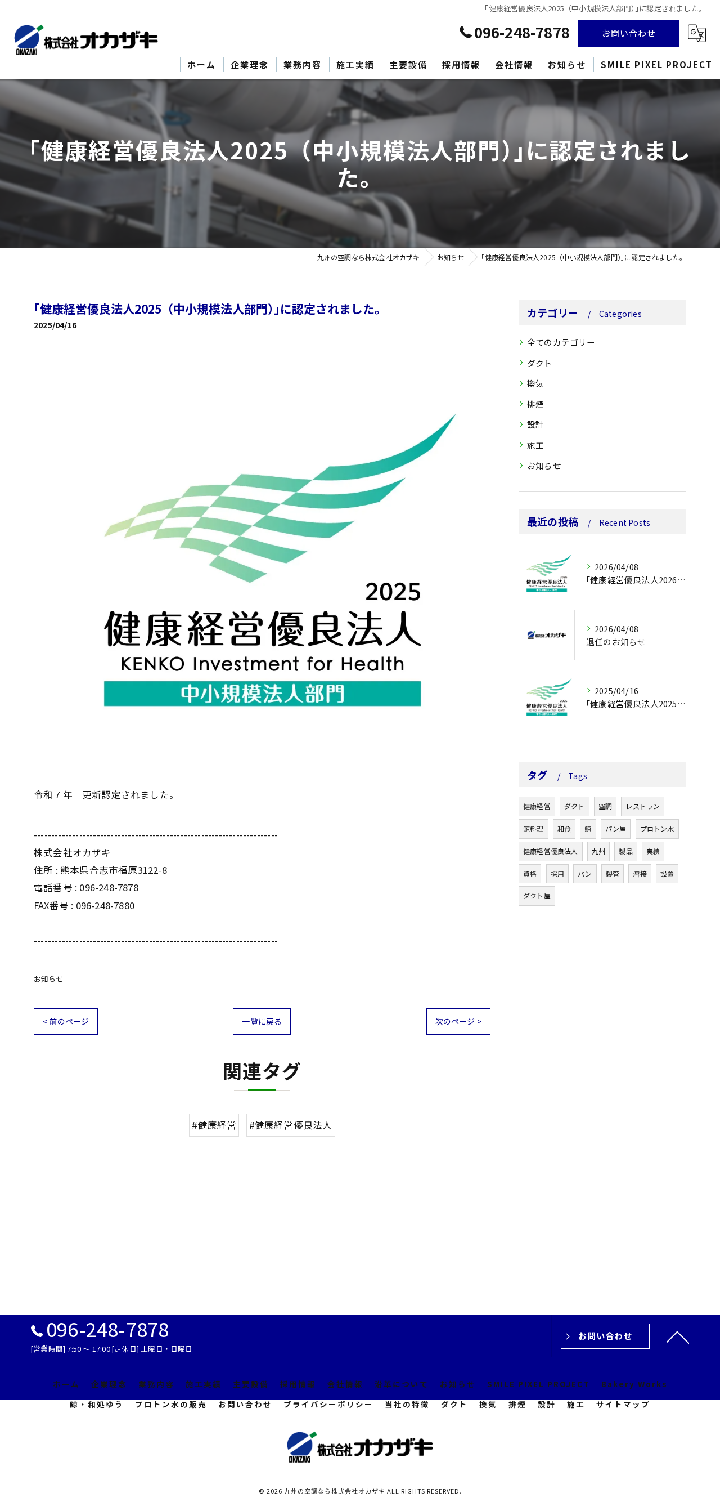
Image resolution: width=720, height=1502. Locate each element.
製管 (612, 873)
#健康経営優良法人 (290, 1125)
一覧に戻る (262, 1021)
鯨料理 (533, 828)
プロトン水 (657, 828)
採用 (557, 873)
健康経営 (537, 806)
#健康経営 (214, 1125)
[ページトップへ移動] (678, 1336)
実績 (653, 851)
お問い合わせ (629, 33)
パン (585, 873)
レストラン (643, 806)
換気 (535, 383)
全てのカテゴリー (561, 342)
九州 (598, 851)
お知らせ (49, 978)
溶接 (639, 873)
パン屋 (616, 828)
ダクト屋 (537, 895)
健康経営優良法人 (550, 851)
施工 (535, 445)
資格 (530, 873)
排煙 (535, 404)
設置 (667, 873)
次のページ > (458, 1021)
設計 (535, 424)
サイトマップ (623, 1404)
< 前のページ (66, 1021)
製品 (625, 851)
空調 (605, 806)
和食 (564, 828)
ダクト (540, 363)
